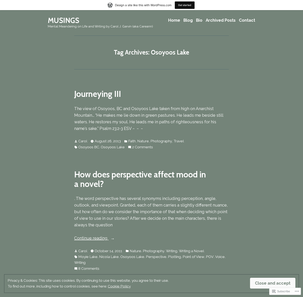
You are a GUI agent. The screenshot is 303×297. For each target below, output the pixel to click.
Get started (184, 5)
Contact (247, 20)
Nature (143, 141)
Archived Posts (221, 20)
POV (210, 257)
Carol (82, 141)
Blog (188, 20)
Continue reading (91, 238)
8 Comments (88, 269)
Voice (220, 257)
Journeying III (97, 94)
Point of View (193, 257)
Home (174, 20)
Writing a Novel (191, 251)
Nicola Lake (109, 257)
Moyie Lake (87, 257)
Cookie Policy (119, 286)
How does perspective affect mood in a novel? (140, 179)
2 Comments (142, 147)
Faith (132, 141)
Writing (171, 251)
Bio (199, 20)
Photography (161, 141)
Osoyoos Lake (113, 147)
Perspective (156, 257)
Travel (179, 141)
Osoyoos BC (88, 147)
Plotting (174, 257)
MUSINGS (63, 20)
